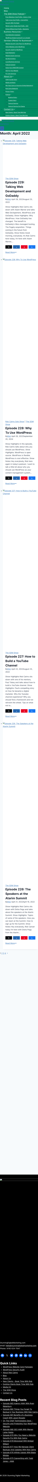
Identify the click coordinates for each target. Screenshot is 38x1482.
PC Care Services (10, 73)
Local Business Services (12, 62)
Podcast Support (10, 64)
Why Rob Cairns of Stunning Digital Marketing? (19, 85)
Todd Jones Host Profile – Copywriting (16, 20)
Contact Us (7, 1393)
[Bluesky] (11, 1355)
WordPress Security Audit (13, 1370)
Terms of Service (13, 103)
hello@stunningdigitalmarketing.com (21, 1346)
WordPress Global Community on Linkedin (17, 38)
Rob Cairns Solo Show (14, 422)
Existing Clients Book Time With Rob (18, 1384)
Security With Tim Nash (12, 23)
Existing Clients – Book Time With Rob (16, 115)
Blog (6, 11)
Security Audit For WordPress (14, 49)
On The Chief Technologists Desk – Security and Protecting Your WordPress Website (20, 1424)
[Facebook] (2, 1355)
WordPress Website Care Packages (18, 1367)
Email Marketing (10, 52)
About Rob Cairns (10, 1373)
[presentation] (20, 157)
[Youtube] (21, 1355)
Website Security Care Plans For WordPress (18, 43)
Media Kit (7, 1387)
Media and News (10, 82)
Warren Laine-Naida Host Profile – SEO (16, 26)
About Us (7, 1378)
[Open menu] (2, 128)
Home (6, 8)
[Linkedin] (25, 1355)
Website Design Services (12, 55)
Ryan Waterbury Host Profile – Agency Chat (18, 17)
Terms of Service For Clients (16, 106)
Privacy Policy (9, 91)
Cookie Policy (12, 100)
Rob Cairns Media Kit (11, 88)
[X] (7, 1355)
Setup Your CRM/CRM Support (14, 67)
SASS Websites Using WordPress (15, 47)
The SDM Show (11, 179)
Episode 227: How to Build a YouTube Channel (20, 661)
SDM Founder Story (11, 79)
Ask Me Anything (10, 58)
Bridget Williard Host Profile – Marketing (17, 29)
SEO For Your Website (11, 70)
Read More (10, 252)
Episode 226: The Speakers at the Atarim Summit (18, 893)
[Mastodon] (16, 1355)
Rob (9, 199)
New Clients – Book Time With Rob (15, 112)
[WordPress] (30, 1355)
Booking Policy (12, 97)
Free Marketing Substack (12, 35)
